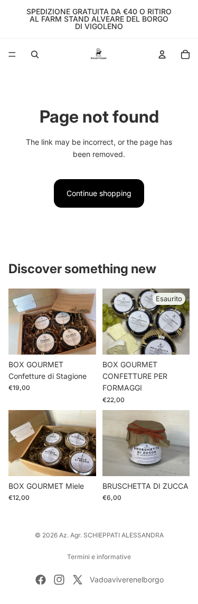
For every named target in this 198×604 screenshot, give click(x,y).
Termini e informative (99, 557)
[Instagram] (59, 579)
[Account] (162, 54)
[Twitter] (77, 579)
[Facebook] (40, 579)
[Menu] (12, 54)
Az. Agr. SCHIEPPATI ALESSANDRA (111, 535)
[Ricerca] (34, 54)
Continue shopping (99, 193)
